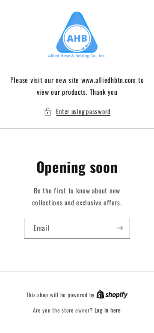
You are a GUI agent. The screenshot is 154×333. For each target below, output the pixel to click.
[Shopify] (112, 294)
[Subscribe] (120, 228)
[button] (77, 111)
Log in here (108, 310)
